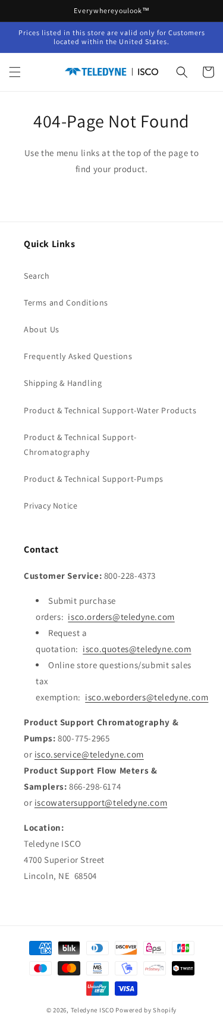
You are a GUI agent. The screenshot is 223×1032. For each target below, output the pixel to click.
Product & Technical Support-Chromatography (80, 444)
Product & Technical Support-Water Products (110, 410)
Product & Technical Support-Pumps (94, 478)
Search (37, 275)
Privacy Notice (50, 505)
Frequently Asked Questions (78, 356)
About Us (41, 329)
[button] (15, 72)
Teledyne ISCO (92, 1010)
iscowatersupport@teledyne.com (100, 802)
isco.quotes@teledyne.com (137, 648)
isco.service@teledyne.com (89, 754)
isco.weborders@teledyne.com (146, 697)
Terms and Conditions (66, 302)
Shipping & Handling (63, 383)
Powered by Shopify (146, 1010)
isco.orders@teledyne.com (121, 616)
